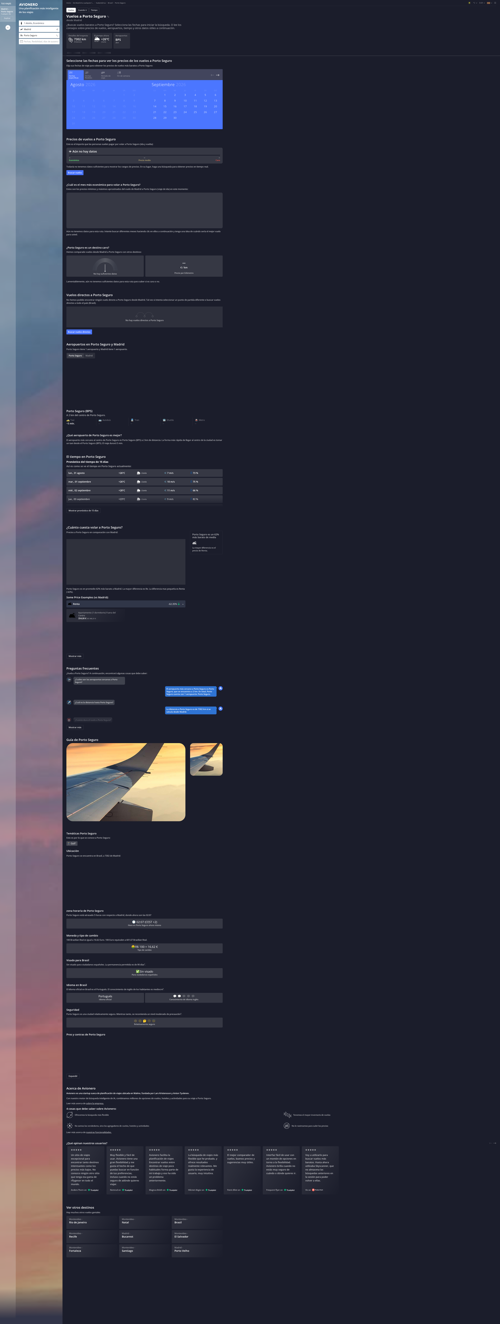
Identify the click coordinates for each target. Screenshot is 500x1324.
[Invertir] (108, 16)
